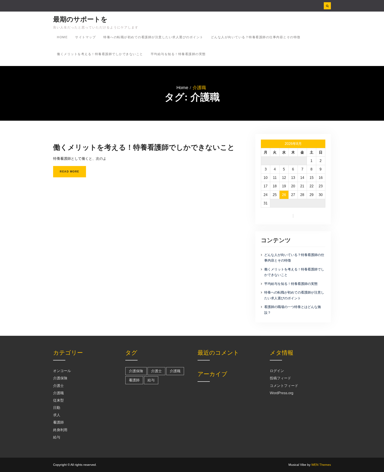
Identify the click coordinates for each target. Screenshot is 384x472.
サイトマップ (85, 37)
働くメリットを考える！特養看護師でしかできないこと (100, 54)
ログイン (277, 371)
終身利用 (60, 430)
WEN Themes (321, 464)
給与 (56, 437)
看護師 (58, 422)
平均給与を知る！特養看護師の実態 (178, 54)
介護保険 (60, 378)
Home (62, 37)
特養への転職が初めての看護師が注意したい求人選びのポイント (153, 37)
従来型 (58, 400)
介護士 (58, 386)
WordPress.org (281, 393)
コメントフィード (284, 386)
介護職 (58, 393)
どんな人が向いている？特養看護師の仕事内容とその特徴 (255, 37)
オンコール (62, 371)
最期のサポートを (80, 19)
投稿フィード (280, 378)
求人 (56, 415)
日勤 (56, 408)
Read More (69, 171)
